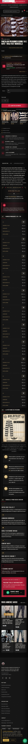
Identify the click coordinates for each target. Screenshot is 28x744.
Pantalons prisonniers (6, 685)
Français (6, 1)
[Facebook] (2, 678)
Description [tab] (5, 163)
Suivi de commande (5, 708)
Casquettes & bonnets (6, 696)
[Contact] (9, 678)
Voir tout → (24, 602)
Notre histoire (4, 704)
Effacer (8, 92)
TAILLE (3, 90)
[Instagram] (6, 678)
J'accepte (6, 740)
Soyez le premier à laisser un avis (16, 47)
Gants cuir (3, 689)
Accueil (3, 15)
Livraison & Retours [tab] (19, 163)
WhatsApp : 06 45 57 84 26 (7, 722)
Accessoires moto (5, 694)
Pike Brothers (4, 692)
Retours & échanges (5, 710)
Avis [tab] (11, 163)
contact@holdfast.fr (5, 720)
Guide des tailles (4, 706)
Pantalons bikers (5, 39)
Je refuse (13, 740)
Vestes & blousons (5, 687)
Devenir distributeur (5, 713)
